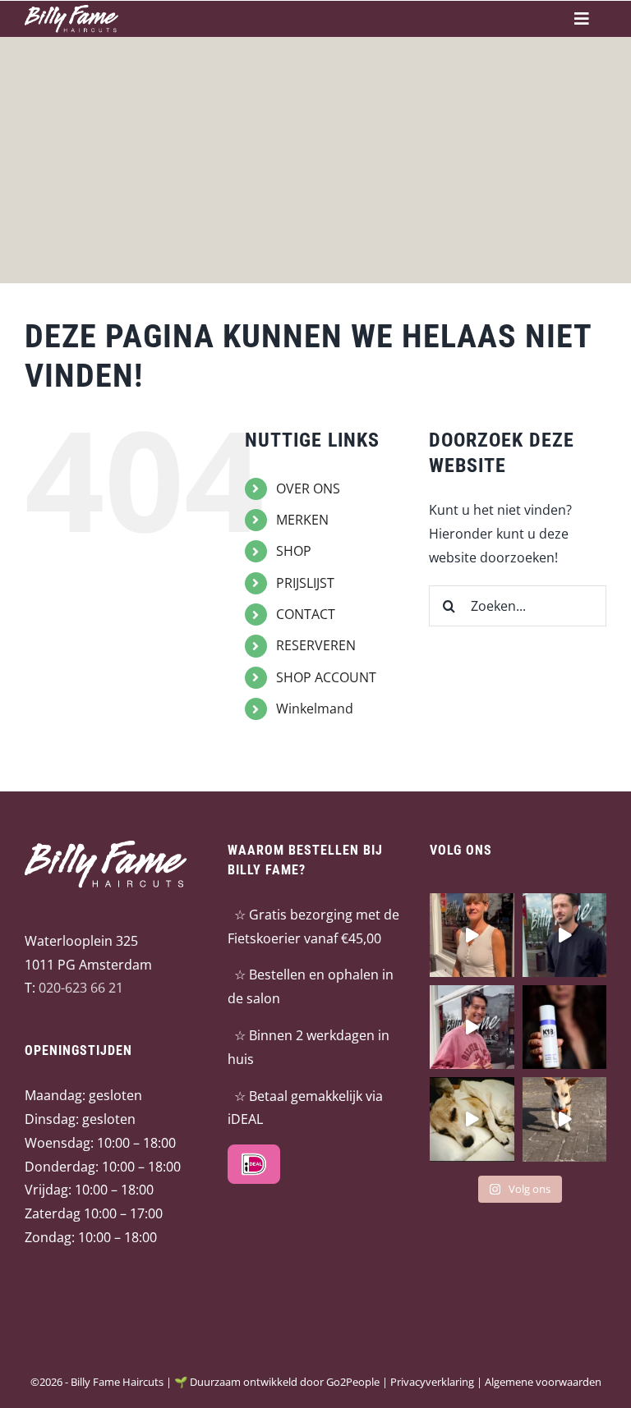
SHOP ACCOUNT (326, 677)
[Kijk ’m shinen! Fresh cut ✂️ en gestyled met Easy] (472, 1027)
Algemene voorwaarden (543, 1381)
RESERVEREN (316, 645)
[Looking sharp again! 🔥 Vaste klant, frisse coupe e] (564, 935)
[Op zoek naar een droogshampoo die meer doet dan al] (564, 1027)
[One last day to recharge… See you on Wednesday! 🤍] (472, 1119)
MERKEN (302, 520)
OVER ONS (308, 488)
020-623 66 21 (81, 988)
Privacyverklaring (432, 1381)
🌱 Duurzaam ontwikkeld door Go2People (277, 1381)
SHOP (293, 551)
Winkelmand (314, 708)
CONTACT (305, 614)
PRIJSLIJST (305, 583)
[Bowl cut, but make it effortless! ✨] (472, 935)
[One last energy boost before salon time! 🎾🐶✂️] (564, 1119)
